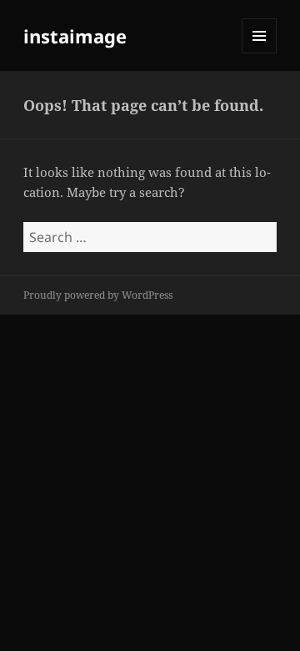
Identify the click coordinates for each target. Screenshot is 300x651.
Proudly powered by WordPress (97, 295)
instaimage (75, 35)
